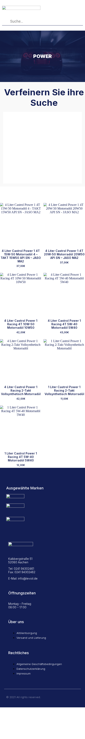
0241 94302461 (24, 568)
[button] (76, 6)
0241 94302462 (24, 572)
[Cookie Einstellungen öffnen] (31, 737)
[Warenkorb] (63, 6)
